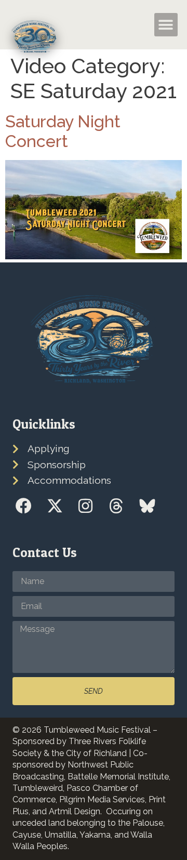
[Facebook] (23, 506)
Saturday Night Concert (63, 131)
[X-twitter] (54, 506)
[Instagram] (85, 506)
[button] (131, 25)
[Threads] (116, 506)
